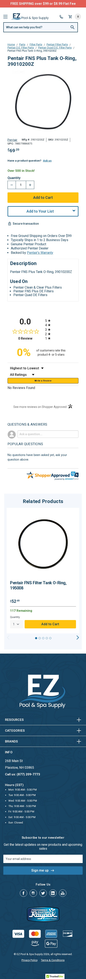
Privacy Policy (30, 960)
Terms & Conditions (52, 960)
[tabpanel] (43, 571)
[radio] (61, 320)
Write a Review (43, 380)
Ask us (47, 160)
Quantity (14, 178)
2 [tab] (40, 638)
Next (77, 637)
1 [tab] (36, 638)
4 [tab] (47, 638)
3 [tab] (43, 638)
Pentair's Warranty (40, 253)
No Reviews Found (21, 388)
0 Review (30, 338)
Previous (8, 637)
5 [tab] (50, 638)
